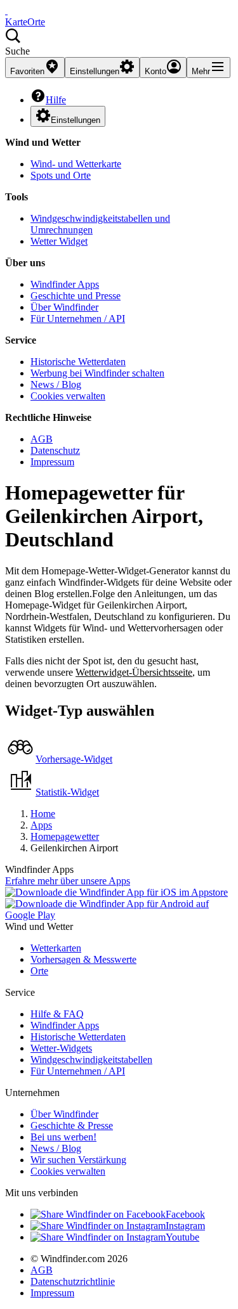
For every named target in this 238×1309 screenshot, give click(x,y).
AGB (41, 439)
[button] (119, 42)
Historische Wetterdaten (78, 361)
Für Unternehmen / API (77, 318)
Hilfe (56, 99)
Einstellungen (75, 120)
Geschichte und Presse (75, 295)
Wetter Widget (59, 241)
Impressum (52, 461)
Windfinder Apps (64, 284)
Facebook (185, 1214)
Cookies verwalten (67, 395)
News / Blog (55, 384)
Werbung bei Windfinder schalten (97, 373)
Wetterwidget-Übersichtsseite (134, 672)
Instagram (185, 1225)
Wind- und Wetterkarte (75, 163)
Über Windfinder (64, 307)
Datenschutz (55, 450)
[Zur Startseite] (6, 10)
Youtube (182, 1237)
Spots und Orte (60, 175)
